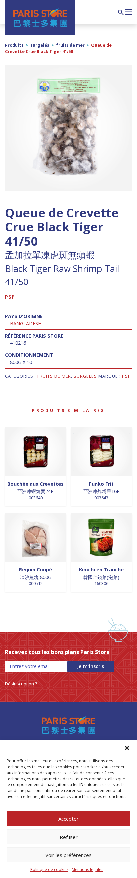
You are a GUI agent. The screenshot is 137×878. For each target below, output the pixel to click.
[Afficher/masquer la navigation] (128, 11)
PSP (10, 297)
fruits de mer (70, 45)
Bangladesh (26, 323)
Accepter (68, 818)
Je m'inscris (90, 666)
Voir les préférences (68, 855)
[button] (127, 748)
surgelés (39, 45)
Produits (14, 45)
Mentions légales (87, 869)
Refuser (69, 837)
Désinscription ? (21, 684)
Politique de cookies (49, 869)
